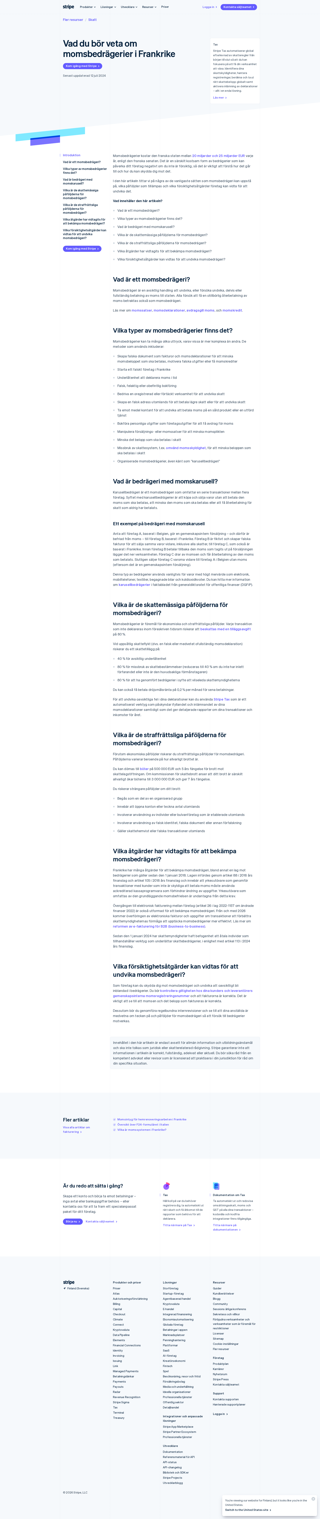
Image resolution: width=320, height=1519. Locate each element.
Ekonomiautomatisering (178, 1319)
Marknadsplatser (174, 1335)
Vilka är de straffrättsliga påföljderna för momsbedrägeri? (80, 208)
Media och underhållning (178, 1386)
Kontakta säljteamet (237, 7)
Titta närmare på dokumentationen (225, 1227)
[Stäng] (313, 1499)
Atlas (116, 1293)
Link (115, 1366)
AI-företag (169, 1355)
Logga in (208, 7)
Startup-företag (173, 1293)
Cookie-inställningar (226, 1344)
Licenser (218, 1333)
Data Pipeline (121, 1335)
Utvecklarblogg (173, 1483)
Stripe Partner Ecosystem (179, 1432)
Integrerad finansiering (177, 1314)
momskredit (232, 310)
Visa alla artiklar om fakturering (76, 1129)
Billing (116, 1304)
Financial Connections (127, 1345)
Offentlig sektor (173, 1402)
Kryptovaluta (121, 1330)
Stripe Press (221, 1379)
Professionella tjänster (177, 1397)
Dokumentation (173, 1452)
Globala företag (173, 1324)
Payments (119, 1381)
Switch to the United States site (246, 1510)
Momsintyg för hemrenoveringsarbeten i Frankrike (151, 1119)
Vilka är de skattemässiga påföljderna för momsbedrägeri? (80, 194)
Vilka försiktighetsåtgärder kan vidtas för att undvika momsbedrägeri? (84, 234)
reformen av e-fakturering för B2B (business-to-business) (159, 926)
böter (144, 769)
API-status (170, 1462)
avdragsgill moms (200, 310)
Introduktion (71, 155)
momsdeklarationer (169, 310)
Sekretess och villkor (226, 1314)
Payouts (118, 1386)
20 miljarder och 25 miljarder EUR (218, 155)
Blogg (216, 1298)
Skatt (92, 19)
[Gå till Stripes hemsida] (67, 1282)
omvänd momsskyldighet (186, 448)
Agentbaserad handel (177, 1298)
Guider (217, 1288)
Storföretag (170, 1288)
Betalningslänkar (123, 1376)
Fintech (167, 1366)
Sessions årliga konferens (229, 1309)
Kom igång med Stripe (81, 66)
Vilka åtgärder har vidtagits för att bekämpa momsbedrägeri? (84, 221)
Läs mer (218, 97)
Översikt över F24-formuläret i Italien (143, 1124)
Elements (119, 1340)
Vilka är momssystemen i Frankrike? (141, 1129)
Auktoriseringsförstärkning (130, 1298)
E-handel (168, 1309)
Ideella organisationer (177, 1392)
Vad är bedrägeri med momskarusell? (77, 181)
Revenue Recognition (126, 1397)
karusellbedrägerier (134, 584)
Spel (166, 1371)
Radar (116, 1392)
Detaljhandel (171, 1407)
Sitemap (218, 1338)
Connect (118, 1324)
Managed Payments (126, 1371)
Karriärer (218, 1369)
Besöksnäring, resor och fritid (182, 1376)
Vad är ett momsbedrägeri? (82, 162)
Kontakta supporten (226, 1399)
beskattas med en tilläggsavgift (225, 629)
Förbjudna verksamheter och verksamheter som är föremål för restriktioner (234, 1323)
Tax (115, 1407)
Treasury (119, 1418)
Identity (118, 1350)
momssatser (142, 310)
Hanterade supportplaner (229, 1404)
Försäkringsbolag (174, 1381)
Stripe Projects (172, 1477)
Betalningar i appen (175, 1330)
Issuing (117, 1361)
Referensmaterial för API (179, 1457)
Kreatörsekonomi (174, 1361)
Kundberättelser (223, 1293)
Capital (117, 1309)
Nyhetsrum (220, 1374)
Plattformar (170, 1345)
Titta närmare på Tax (177, 1225)
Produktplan (221, 1364)
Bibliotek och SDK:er (176, 1472)
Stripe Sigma (121, 1402)
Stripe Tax (222, 699)
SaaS (166, 1350)
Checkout (119, 1314)
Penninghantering (174, 1340)
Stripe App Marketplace (178, 1426)
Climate (118, 1319)
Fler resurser (73, 19)
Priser (165, 6)
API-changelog (172, 1467)
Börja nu (71, 1221)
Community (220, 1304)
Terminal (118, 1412)
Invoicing (118, 1355)
